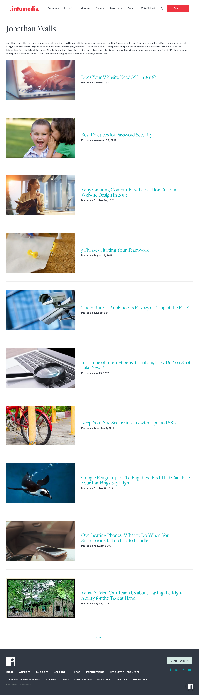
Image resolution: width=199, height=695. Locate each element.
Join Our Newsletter (83, 679)
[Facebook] (170, 670)
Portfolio (68, 8)
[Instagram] (176, 670)
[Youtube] (190, 670)
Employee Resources (125, 672)
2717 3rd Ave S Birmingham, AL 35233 (23, 679)
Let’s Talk (60, 672)
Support (42, 672)
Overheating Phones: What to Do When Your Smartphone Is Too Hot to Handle (126, 538)
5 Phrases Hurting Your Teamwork (115, 249)
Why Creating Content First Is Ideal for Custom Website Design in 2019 (128, 192)
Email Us (65, 679)
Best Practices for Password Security (116, 134)
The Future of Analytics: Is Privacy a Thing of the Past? (135, 307)
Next (102, 637)
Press (76, 672)
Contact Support (180, 661)
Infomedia (26, 685)
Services (52, 8)
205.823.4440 (148, 8)
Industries (84, 8)
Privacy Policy (103, 679)
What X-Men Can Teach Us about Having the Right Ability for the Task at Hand (132, 595)
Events (131, 8)
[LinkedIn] (183, 670)
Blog (9, 672)
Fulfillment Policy (139, 679)
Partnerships (95, 672)
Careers (24, 672)
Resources (115, 8)
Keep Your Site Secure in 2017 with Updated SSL (128, 422)
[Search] (162, 8)
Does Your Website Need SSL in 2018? (118, 77)
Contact (178, 8)
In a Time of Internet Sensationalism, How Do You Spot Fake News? (135, 365)
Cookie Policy (121, 679)
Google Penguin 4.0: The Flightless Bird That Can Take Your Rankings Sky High (135, 480)
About (99, 8)
